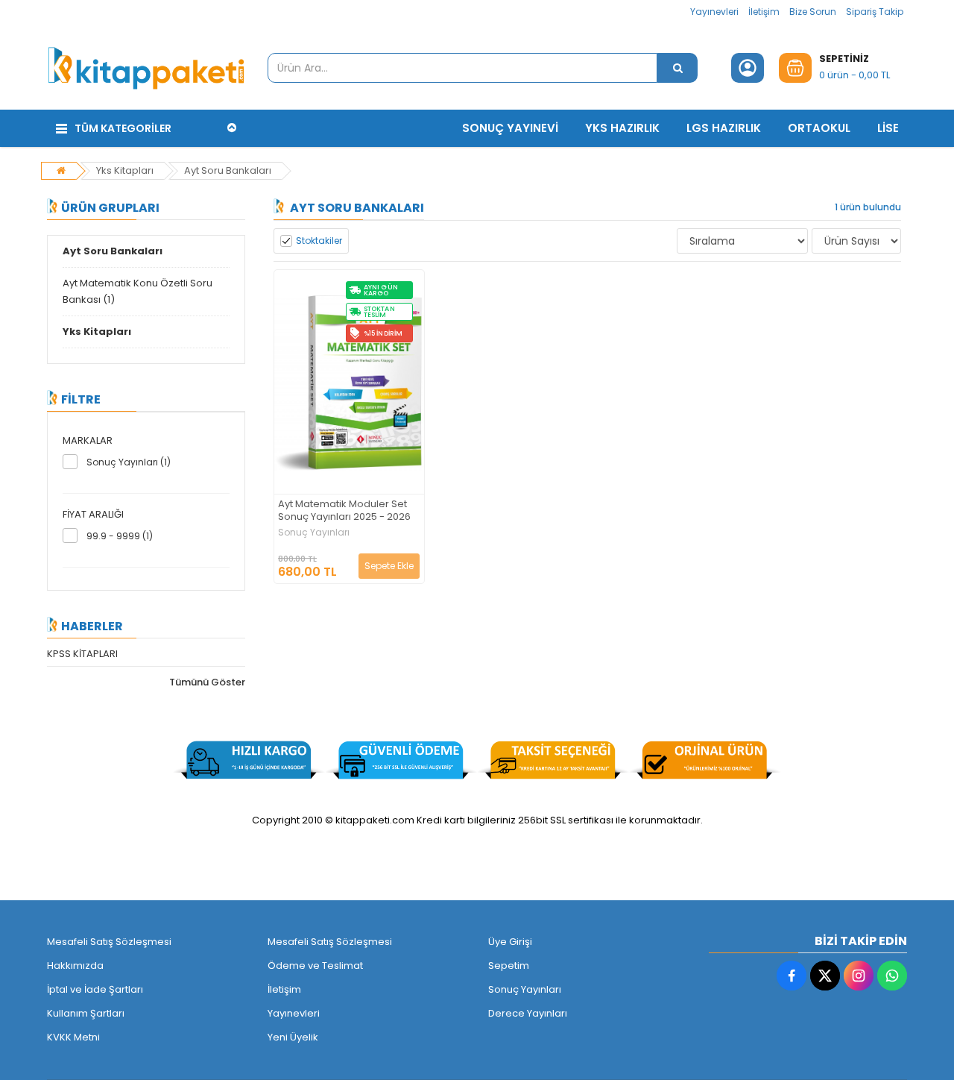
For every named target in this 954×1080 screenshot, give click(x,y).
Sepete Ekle (389, 565)
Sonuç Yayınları (314, 532)
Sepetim (508, 965)
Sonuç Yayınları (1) (128, 462)
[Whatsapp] (892, 975)
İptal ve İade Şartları (95, 989)
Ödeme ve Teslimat (315, 965)
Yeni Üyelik (293, 1037)
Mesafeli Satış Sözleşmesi (109, 942)
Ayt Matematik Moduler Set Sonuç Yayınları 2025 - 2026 (344, 511)
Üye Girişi (510, 942)
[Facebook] (791, 975)
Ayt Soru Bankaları (227, 170)
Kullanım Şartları (85, 1013)
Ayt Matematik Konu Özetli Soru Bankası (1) (137, 291)
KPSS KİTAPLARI (82, 654)
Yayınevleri (714, 11)
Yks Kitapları (125, 170)
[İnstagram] (859, 975)
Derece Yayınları (527, 1013)
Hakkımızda (75, 965)
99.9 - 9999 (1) (119, 536)
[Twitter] (825, 975)
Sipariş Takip (874, 11)
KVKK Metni (73, 1037)
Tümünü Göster (207, 682)
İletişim (764, 11)
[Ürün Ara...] (677, 68)
